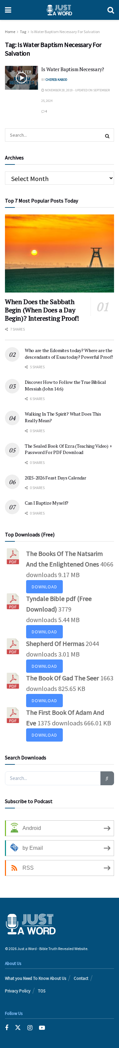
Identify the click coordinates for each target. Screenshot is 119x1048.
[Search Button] (110, 10)
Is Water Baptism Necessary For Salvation (65, 31)
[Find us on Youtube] (42, 1027)
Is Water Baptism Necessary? (72, 69)
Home (10, 31)
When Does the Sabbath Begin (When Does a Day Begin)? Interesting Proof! (42, 310)
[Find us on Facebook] (6, 1027)
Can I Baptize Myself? (46, 503)
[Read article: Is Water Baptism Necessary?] (21, 78)
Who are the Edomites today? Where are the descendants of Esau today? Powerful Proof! (69, 353)
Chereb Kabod (56, 79)
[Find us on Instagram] (29, 1027)
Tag (23, 31)
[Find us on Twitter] (18, 1027)
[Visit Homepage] (59, 10)
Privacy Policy (17, 991)
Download (44, 587)
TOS (41, 991)
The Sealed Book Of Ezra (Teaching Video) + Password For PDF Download (68, 449)
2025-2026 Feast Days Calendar (55, 478)
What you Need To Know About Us (35, 978)
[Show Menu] (8, 10)
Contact (81, 978)
